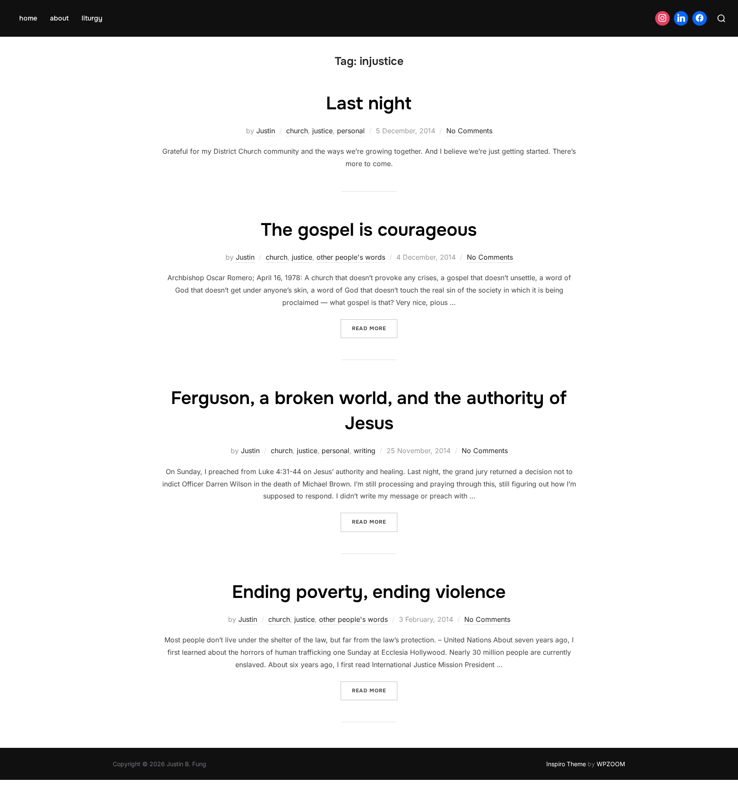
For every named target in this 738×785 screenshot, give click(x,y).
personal (351, 130)
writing (364, 450)
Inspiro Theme (566, 763)
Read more (375, 328)
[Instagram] (662, 18)
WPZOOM (611, 763)
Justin (265, 130)
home (28, 18)
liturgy (92, 18)
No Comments (469, 130)
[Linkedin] (681, 18)
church (297, 130)
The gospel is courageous (369, 229)
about (59, 18)
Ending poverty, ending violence (369, 591)
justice (322, 130)
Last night (368, 103)
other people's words (350, 257)
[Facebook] (699, 18)
